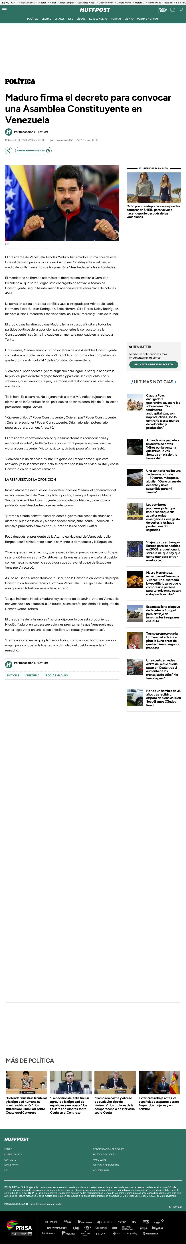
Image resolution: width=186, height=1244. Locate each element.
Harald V (139, 2)
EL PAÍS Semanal (129, 1227)
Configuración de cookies (108, 1149)
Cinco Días (102, 1227)
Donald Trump (124, 2)
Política (20, 82)
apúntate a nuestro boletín (153, 364)
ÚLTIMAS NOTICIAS (148, 19)
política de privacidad (106, 1165)
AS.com (134, 1222)
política (32, 19)
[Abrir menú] (4, 10)
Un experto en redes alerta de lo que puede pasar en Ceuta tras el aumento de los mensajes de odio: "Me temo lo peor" (162, 669)
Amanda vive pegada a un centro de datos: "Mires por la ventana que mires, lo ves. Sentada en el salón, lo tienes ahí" (162, 449)
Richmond (50, 1233)
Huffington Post (57, 1227)
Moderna (68, 1233)
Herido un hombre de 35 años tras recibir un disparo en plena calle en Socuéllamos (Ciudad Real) (163, 698)
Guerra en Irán (106, 2)
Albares (42, 2)
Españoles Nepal (86, 2)
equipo (8, 1149)
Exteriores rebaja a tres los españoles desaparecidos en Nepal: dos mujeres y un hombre (159, 1103)
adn (146, 1222)
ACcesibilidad (101, 1170)
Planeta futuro (142, 1227)
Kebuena (155, 1227)
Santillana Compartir (107, 1222)
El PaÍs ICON (102, 1233)
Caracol (159, 1222)
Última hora (163, 10)
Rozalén (168, 2)
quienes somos (13, 1154)
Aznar (53, 2)
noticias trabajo (122, 19)
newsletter (11, 1165)
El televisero (98, 19)
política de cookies (104, 1154)
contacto (10, 1160)
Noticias (13, 675)
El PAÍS (52, 1222)
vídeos (81, 19)
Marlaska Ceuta (27, 2)
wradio (88, 1227)
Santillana (87, 1222)
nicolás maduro (56, 675)
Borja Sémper (67, 2)
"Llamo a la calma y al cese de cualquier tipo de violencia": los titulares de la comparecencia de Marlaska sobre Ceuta (114, 1105)
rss (6, 1170)
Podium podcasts (86, 1233)
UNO (78, 1227)
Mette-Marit (154, 2)
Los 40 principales (70, 1222)
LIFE (70, 19)
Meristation (151, 1233)
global (46, 19)
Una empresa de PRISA (21, 1225)
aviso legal (99, 1160)
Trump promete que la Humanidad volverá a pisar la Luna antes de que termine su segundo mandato (163, 641)
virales (60, 19)
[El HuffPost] (95, 9)
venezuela (32, 675)
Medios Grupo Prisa (21, 1234)
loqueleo (133, 1233)
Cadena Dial (116, 1227)
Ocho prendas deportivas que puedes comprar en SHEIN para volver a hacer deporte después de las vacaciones (153, 211)
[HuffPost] (16, 1138)
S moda (117, 1233)
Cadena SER (122, 1222)
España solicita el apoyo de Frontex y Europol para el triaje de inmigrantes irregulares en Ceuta (163, 614)
